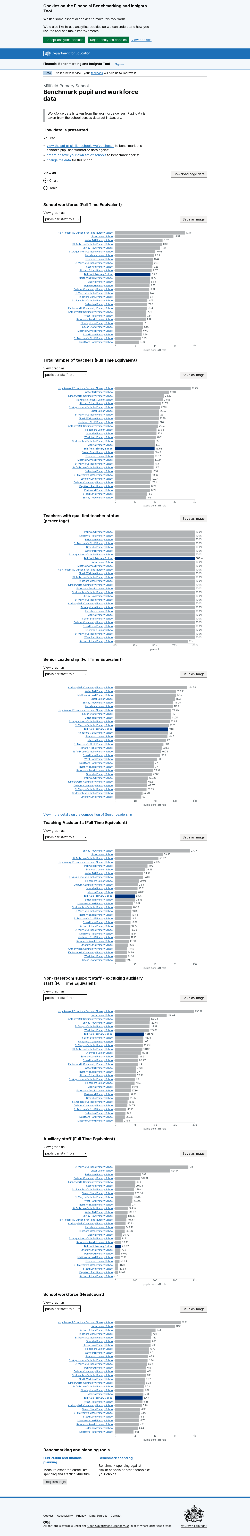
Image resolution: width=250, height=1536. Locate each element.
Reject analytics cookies (108, 40)
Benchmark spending (116, 1458)
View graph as (54, 213)
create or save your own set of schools (76, 155)
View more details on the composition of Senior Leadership (87, 815)
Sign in (119, 64)
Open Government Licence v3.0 (108, 1525)
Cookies (48, 1515)
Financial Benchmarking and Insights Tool (76, 64)
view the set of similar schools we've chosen (80, 146)
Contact (116, 1515)
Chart (52, 181)
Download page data (189, 174)
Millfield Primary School (66, 85)
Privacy (81, 1515)
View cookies (141, 39)
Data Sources (98, 1515)
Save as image (194, 219)
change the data (59, 160)
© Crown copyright (194, 1525)
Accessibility (65, 1515)
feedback (97, 73)
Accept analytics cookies (64, 40)
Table (52, 188)
